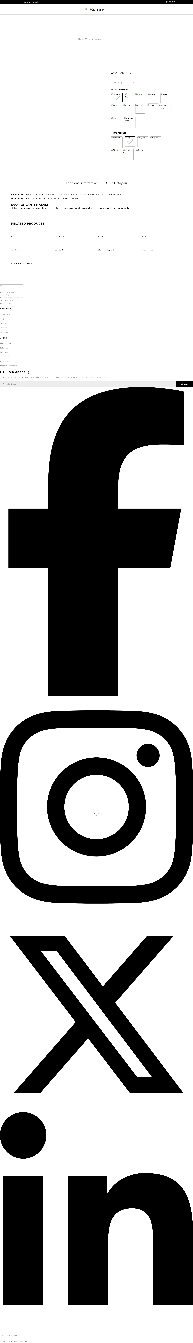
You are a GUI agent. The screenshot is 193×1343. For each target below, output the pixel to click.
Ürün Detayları (116, 183)
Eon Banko (59, 250)
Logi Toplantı (60, 236)
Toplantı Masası (93, 39)
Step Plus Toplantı (106, 250)
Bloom (14, 236)
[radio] (116, 97)
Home (81, 39)
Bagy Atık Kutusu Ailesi (21, 263)
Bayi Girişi (33, 2)
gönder (185, 384)
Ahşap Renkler (119, 90)
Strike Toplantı (148, 250)
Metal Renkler (119, 133)
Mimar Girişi (23, 2)
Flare (144, 236)
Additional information (82, 183)
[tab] (82, 183)
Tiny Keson (16, 250)
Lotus (100, 236)
